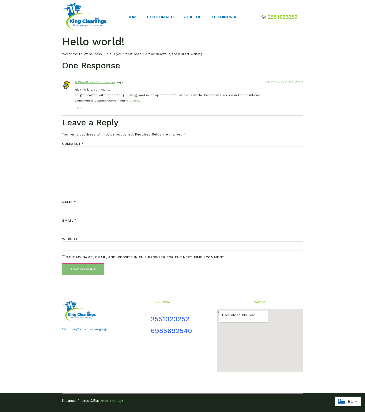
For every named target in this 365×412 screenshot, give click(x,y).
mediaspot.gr (112, 401)
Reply (78, 108)
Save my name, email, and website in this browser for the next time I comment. (145, 257)
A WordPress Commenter (95, 82)
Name (69, 202)
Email (69, 220)
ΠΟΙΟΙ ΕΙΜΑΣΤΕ (161, 17)
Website (70, 239)
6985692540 (171, 331)
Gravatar (132, 100)
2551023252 (171, 319)
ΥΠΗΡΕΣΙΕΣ (193, 17)
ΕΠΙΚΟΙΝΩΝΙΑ (224, 17)
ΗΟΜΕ (133, 17)
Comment (73, 144)
